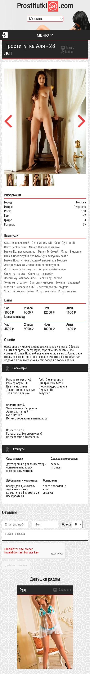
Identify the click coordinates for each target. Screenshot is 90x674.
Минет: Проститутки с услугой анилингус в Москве (35, 260)
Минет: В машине (71, 251)
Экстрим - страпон (15, 282)
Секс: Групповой (64, 242)
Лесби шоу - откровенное (20, 278)
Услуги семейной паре (52, 269)
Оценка (66, 524)
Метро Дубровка (67, 49)
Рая (22, 590)
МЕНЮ (43, 35)
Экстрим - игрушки (41, 282)
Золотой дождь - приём (19, 291)
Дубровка (79, 206)
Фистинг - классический (19, 287)
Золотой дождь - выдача (52, 287)
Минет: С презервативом (44, 247)
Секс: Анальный (42, 242)
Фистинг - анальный (67, 282)
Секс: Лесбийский (15, 247)
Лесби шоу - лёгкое (50, 278)
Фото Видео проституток (20, 269)
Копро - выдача (46, 291)
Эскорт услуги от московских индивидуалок (32, 265)
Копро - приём (67, 291)
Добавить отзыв (16, 565)
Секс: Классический (16, 242)
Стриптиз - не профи (40, 273)
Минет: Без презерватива (19, 251)
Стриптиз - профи (15, 273)
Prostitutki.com (45, 5)
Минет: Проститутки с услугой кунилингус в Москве (36, 256)
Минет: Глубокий (48, 251)
